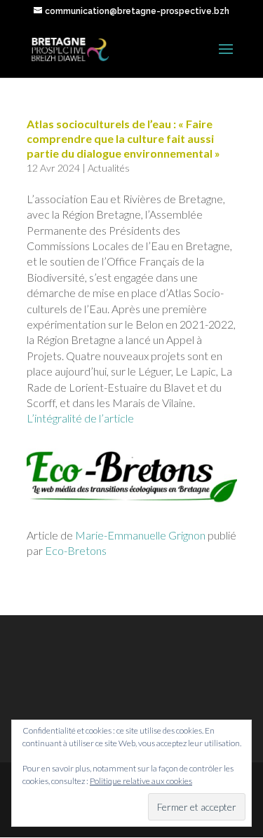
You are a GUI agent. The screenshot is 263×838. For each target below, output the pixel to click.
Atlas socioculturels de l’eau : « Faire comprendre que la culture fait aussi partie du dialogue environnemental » (123, 138)
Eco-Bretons (76, 550)
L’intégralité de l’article (80, 418)
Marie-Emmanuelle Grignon (140, 535)
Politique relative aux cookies (141, 781)
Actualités (109, 168)
